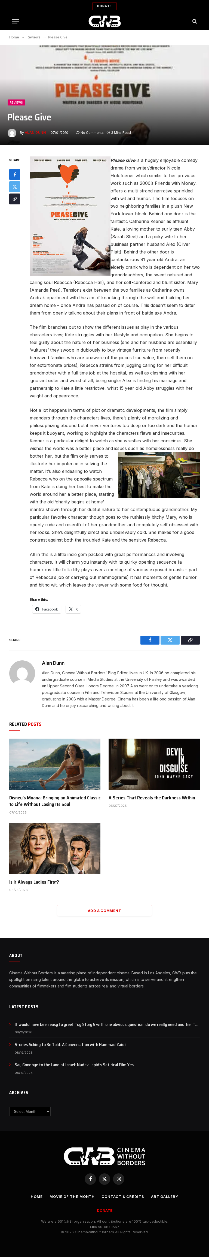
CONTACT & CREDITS (123, 1196)
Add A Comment (104, 910)
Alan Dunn (35, 133)
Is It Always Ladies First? (34, 882)
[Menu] (15, 21)
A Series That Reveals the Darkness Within (152, 797)
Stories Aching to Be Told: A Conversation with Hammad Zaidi (70, 1045)
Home (37, 1196)
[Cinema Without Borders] (104, 21)
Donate (104, 6)
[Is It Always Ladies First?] (54, 848)
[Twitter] (14, 186)
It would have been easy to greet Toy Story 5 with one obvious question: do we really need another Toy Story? (107, 1025)
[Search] (194, 21)
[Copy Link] (14, 199)
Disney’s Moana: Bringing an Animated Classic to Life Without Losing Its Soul (54, 801)
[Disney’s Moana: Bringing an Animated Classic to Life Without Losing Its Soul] (54, 764)
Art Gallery (164, 1196)
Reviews (16, 102)
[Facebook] (14, 174)
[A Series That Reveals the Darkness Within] (154, 764)
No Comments (92, 133)
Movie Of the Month (72, 1196)
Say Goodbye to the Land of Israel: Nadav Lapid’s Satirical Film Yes (74, 1065)
